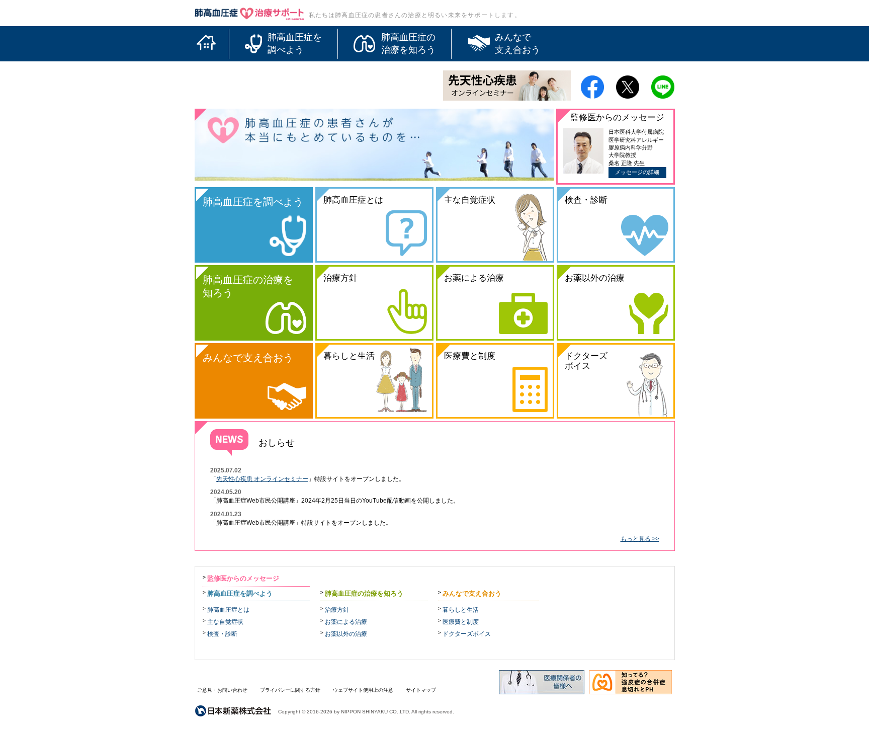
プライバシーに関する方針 (290, 690)
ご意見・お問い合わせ (222, 690)
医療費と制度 (461, 621)
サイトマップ (421, 690)
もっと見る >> (640, 538)
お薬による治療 (346, 621)
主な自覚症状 (225, 621)
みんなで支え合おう (472, 593)
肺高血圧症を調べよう (240, 593)
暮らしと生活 (461, 609)
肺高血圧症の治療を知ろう (364, 593)
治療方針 (337, 609)
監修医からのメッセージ (243, 578)
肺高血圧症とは (228, 609)
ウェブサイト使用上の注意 (363, 690)
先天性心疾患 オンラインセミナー (262, 478)
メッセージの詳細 (637, 172)
